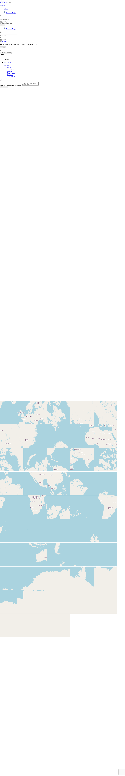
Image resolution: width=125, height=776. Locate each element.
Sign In (6, 9)
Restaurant (11, 67)
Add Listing (3, 2)
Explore (6, 66)
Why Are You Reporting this (11, 85)
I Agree (4, 41)
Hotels (9, 71)
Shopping (10, 69)
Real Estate (11, 73)
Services (10, 75)
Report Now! (4, 87)
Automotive (11, 77)
